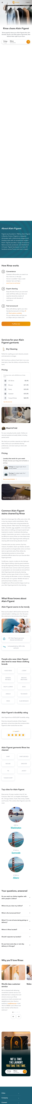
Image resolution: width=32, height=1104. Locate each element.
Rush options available (15, 313)
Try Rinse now (16, 324)
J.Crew (24, 670)
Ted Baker (24, 694)
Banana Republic (8, 678)
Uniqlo (8, 694)
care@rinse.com (12, 1003)
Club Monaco (24, 701)
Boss (24, 686)
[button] (25, 311)
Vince (8, 701)
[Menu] (2, 2)
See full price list (8, 402)
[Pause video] (29, 421)
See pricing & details (9, 479)
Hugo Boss (8, 670)
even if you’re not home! (13, 283)
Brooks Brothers (24, 678)
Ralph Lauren (8, 686)
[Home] (16, 2)
